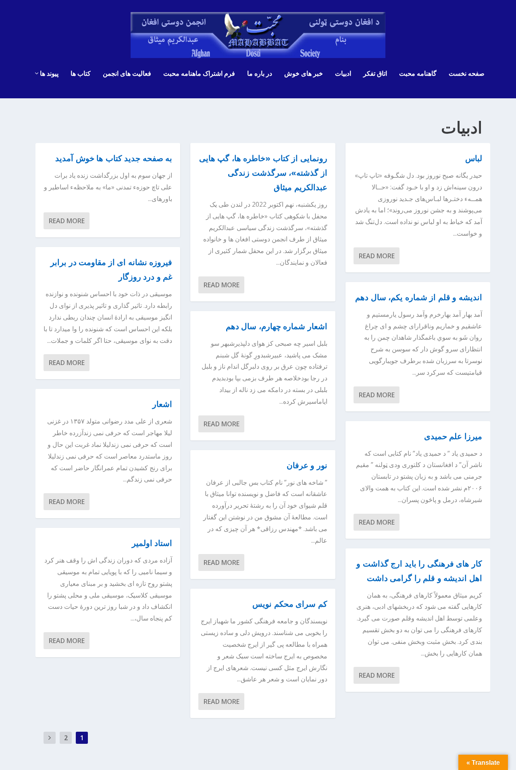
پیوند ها (49, 74)
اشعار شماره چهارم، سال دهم (276, 326)
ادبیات (343, 74)
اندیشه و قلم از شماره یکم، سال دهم (418, 297)
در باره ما (259, 74)
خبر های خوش (303, 74)
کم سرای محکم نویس (289, 603)
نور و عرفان (307, 465)
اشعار (162, 403)
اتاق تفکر (375, 74)
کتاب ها (81, 74)
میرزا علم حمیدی (453, 436)
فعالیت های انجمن (127, 74)
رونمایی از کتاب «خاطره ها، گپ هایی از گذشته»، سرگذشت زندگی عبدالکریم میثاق (263, 173)
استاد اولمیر (152, 543)
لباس (473, 158)
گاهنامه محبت (418, 74)
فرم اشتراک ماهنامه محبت (199, 74)
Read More (67, 220)
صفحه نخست (467, 74)
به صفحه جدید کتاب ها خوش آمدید (113, 158)
